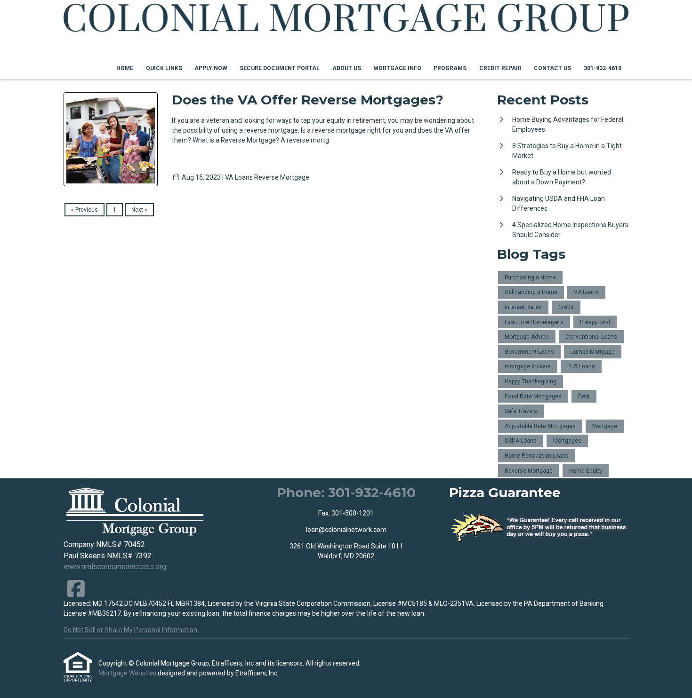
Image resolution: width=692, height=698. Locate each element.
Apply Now (210, 68)
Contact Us (552, 68)
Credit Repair (500, 68)
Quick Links (164, 68)
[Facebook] (76, 589)
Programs (450, 68)
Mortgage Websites (128, 673)
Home (124, 68)
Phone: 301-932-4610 (346, 492)
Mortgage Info (397, 68)
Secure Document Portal (280, 68)
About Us (346, 68)
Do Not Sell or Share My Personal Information (130, 630)
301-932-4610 (602, 68)
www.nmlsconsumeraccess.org (115, 566)
